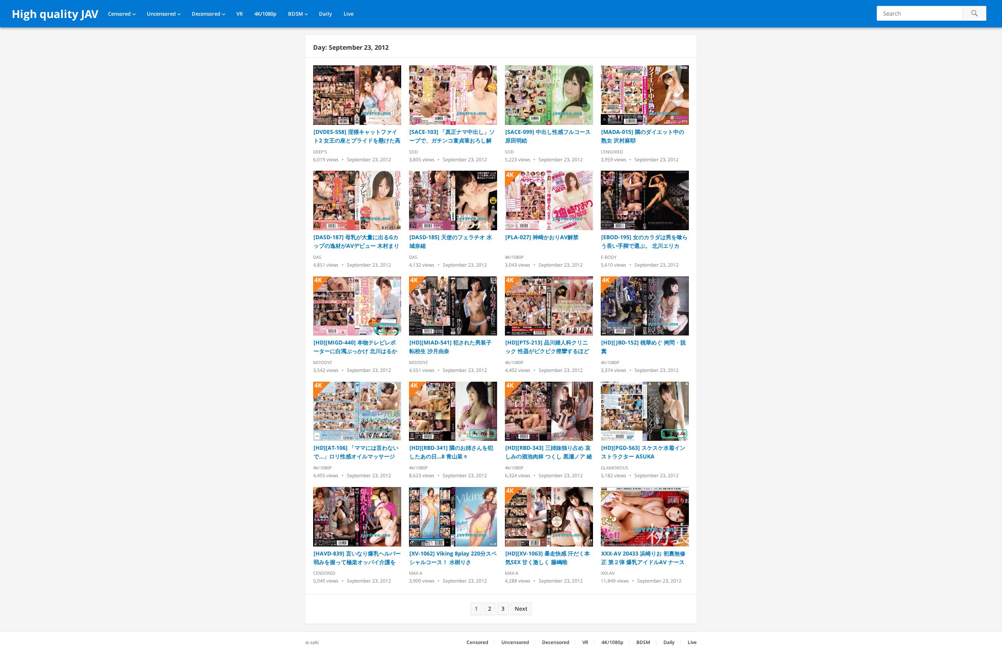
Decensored (206, 13)
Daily (325, 13)
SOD (413, 152)
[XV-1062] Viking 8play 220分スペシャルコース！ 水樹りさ (453, 558)
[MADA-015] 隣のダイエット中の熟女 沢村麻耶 (642, 136)
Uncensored (161, 13)
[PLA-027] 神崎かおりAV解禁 (541, 237)
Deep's (320, 152)
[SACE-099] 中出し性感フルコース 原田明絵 (548, 136)
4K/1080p (265, 13)
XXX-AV (608, 573)
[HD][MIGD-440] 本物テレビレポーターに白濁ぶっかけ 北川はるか (355, 347)
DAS (317, 257)
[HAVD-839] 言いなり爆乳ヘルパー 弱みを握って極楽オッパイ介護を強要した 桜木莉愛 (357, 558)
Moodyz (322, 362)
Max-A (415, 573)
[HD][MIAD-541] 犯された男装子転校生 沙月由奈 (450, 347)
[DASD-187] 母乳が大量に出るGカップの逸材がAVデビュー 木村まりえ (356, 241)
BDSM (295, 13)
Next (521, 608)
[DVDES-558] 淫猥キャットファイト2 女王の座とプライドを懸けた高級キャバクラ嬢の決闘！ (357, 136)
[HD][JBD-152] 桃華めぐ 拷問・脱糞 (643, 347)
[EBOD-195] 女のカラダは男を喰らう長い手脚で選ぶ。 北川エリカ (644, 241)
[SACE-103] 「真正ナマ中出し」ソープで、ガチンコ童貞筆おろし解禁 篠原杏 (452, 136)
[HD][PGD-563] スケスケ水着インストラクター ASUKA (643, 452)
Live (348, 13)
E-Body (608, 257)
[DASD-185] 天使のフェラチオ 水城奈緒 (450, 241)
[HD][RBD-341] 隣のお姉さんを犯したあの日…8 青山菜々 (451, 452)
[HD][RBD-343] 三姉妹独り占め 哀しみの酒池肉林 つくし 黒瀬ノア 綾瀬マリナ (548, 452)
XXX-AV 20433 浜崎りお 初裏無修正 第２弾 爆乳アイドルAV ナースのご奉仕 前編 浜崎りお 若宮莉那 (643, 558)
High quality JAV (55, 13)
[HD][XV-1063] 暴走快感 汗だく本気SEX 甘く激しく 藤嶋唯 (547, 558)
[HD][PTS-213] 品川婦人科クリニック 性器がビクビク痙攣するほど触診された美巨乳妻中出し (547, 347)
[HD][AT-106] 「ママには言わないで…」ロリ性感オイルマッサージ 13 (356, 452)
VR (239, 13)
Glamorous (614, 468)
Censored (119, 13)
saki (314, 642)
